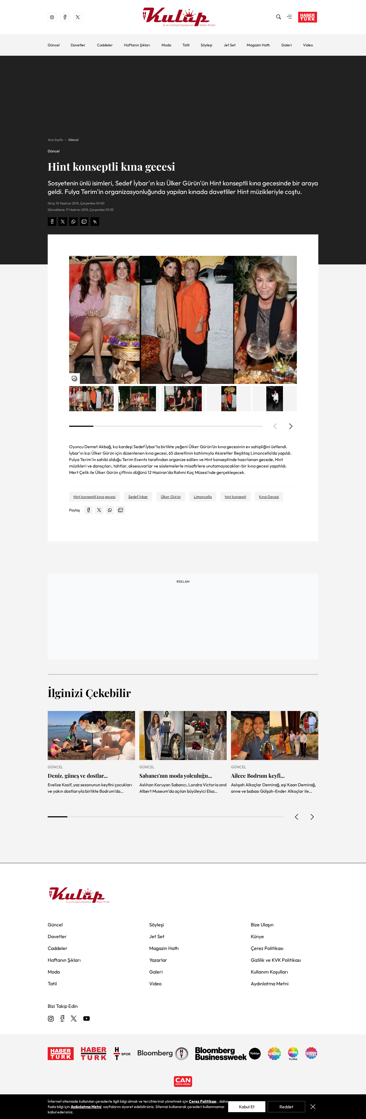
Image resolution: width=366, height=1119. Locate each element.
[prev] (296, 816)
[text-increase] (95, 221)
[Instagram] (51, 1019)
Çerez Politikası (267, 948)
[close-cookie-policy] (312, 1106)
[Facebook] (62, 1019)
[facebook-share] (52, 221)
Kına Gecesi (269, 496)
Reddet (286, 1106)
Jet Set (230, 45)
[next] (290, 426)
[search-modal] (278, 17)
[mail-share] (84, 221)
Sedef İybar (138, 496)
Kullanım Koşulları (269, 972)
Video (308, 45)
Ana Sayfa (55, 140)
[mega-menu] (289, 17)
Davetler (78, 45)
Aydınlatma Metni (270, 983)
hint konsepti (235, 496)
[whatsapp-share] (73, 221)
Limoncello (203, 496)
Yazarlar (158, 960)
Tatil (185, 45)
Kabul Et (247, 1106)
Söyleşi (206, 45)
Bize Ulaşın (262, 925)
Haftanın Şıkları (137, 45)
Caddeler (105, 45)
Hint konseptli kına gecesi (94, 496)
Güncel (53, 45)
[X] (73, 1019)
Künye (257, 936)
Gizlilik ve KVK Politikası (276, 960)
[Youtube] (86, 1019)
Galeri (286, 45)
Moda (166, 45)
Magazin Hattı (258, 45)
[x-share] (62, 221)
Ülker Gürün (171, 496)
